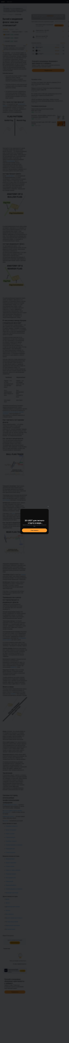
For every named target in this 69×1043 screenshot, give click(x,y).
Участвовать (34, 530)
